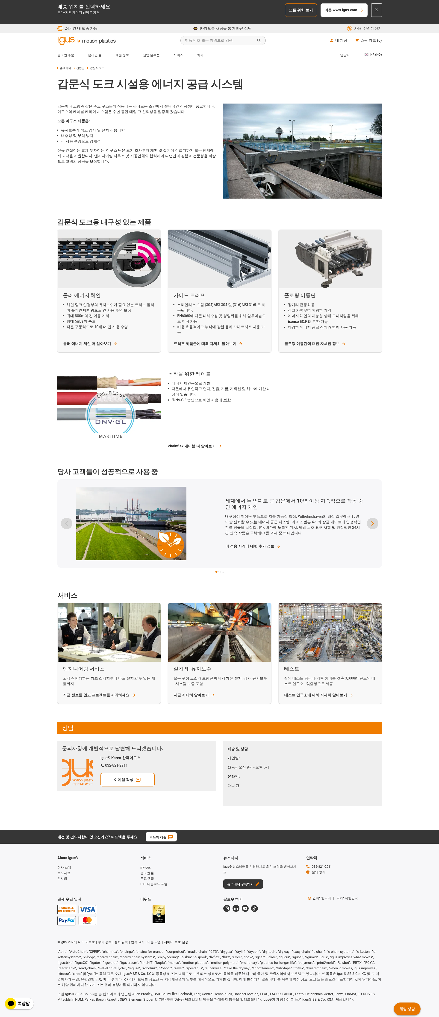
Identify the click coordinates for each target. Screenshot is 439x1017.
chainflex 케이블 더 (192, 446)
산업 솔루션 (151, 55)
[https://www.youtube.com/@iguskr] (245, 908)
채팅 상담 (407, 1009)
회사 (200, 55)
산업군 (80, 68)
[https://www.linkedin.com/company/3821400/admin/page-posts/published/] (236, 908)
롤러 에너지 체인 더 (87, 343)
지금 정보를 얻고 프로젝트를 (96, 695)
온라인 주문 (65, 55)
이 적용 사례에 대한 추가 (249, 546)
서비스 (178, 55)
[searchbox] (219, 40)
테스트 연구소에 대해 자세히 (315, 695)
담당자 (345, 55)
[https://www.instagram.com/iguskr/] (226, 908)
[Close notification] (376, 10)
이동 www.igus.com (340, 10)
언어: (321, 898)
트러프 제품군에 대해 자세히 (205, 343)
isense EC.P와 (299, 321)
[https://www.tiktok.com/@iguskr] (254, 908)
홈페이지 (65, 68)
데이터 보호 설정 (176, 942)
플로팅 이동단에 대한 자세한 (312, 343)
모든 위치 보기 (301, 10)
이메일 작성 (123, 779)
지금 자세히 (191, 695)
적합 (227, 400)
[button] (216, 572)
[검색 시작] (259, 40)
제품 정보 (122, 55)
